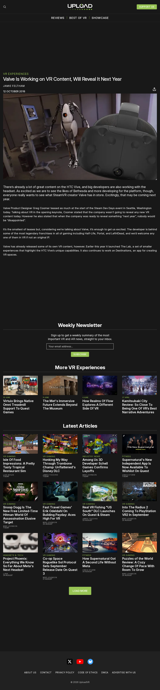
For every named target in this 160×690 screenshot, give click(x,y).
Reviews (57, 17)
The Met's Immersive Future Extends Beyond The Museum (60, 404)
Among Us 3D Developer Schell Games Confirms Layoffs (95, 465)
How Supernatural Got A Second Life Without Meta (99, 562)
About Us (30, 672)
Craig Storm (128, 475)
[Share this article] (154, 89)
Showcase (100, 17)
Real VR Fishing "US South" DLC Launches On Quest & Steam (98, 511)
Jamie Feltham (14, 86)
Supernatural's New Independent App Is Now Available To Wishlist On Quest (137, 465)
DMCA (104, 672)
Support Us (146, 6)
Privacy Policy (64, 672)
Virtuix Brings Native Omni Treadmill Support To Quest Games (18, 406)
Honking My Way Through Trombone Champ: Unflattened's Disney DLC (59, 465)
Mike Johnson (89, 475)
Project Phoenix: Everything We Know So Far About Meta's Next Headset (18, 564)
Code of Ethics (88, 672)
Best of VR (78, 17)
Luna (5, 573)
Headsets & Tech (13, 555)
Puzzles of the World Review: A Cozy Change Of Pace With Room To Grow (138, 564)
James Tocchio (50, 475)
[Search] (4, 6)
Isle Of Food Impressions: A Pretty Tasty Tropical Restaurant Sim (19, 465)
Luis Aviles (8, 475)
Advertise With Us (124, 672)
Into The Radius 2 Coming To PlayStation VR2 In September (139, 511)
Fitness (126, 456)
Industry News (91, 456)
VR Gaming (9, 456)
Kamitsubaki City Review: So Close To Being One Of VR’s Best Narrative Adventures (139, 406)
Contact (46, 672)
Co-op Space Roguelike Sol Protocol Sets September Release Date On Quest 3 (60, 566)
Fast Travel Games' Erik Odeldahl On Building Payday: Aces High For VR (59, 512)
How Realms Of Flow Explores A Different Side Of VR (97, 404)
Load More (80, 590)
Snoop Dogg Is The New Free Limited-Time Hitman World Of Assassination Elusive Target (20, 514)
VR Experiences (16, 73)
